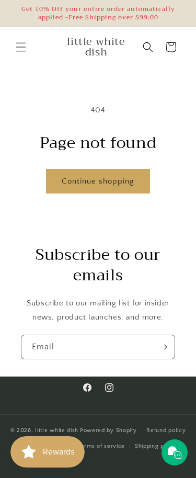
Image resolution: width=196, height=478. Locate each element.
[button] (20, 47)
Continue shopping (98, 181)
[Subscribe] (163, 347)
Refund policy (166, 430)
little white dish (56, 430)
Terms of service (101, 446)
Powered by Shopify (108, 430)
